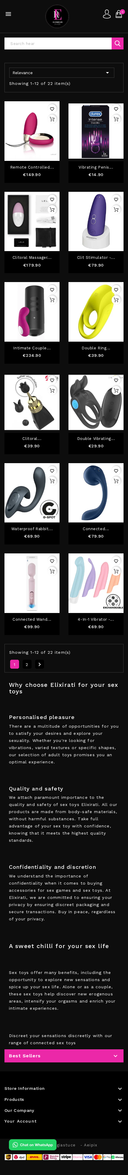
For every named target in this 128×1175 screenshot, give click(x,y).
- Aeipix (88, 1145)
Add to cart (52, 119)
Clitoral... (31, 439)
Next (39, 664)
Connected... (96, 529)
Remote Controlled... (32, 167)
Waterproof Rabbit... (32, 529)
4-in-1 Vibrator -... (96, 619)
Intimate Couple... (32, 348)
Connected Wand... (32, 619)
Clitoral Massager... (32, 258)
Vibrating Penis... (96, 167)
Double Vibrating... (96, 439)
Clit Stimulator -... (96, 258)
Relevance (62, 72)
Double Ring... (96, 348)
